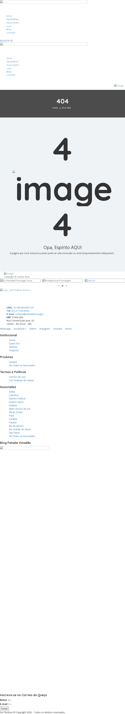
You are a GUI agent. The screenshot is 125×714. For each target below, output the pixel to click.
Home (55, 107)
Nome (3, 699)
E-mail (3, 704)
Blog (9, 29)
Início (9, 15)
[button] (62, 37)
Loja (9, 26)
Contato (11, 32)
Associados (13, 22)
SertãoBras (13, 19)
